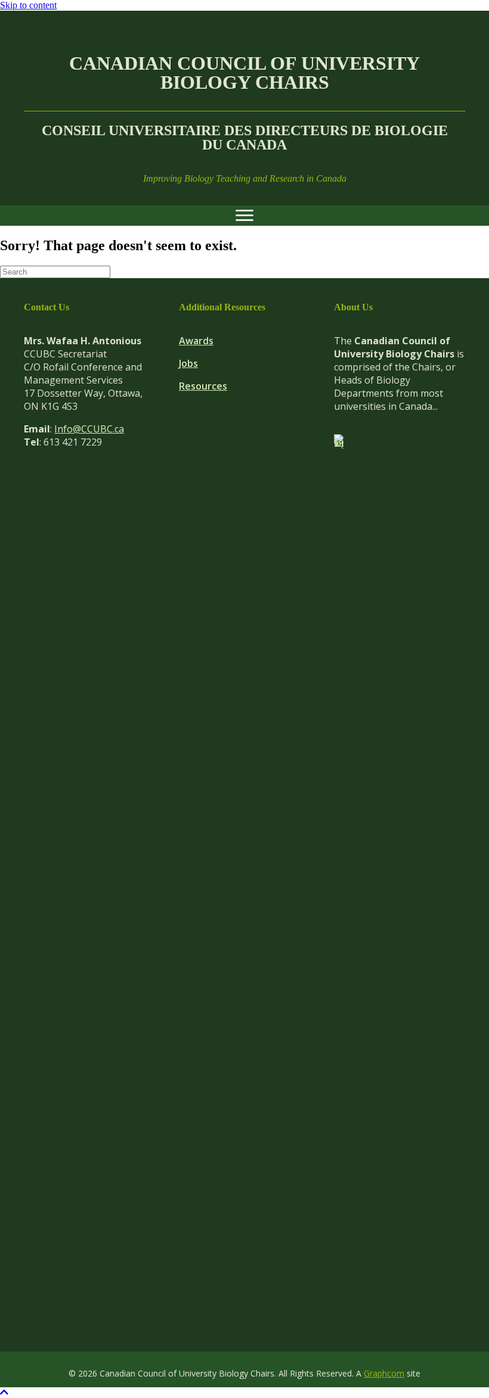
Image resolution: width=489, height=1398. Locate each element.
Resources (203, 386)
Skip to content (28, 5)
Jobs (188, 363)
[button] (4, 1392)
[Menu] (244, 216)
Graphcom (384, 1373)
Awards (196, 340)
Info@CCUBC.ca (89, 428)
